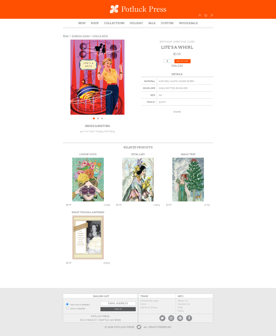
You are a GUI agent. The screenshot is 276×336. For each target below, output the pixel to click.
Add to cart (182, 61)
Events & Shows (149, 307)
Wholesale (188, 23)
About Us (183, 300)
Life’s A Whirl (100, 35)
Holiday (136, 23)
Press (181, 310)
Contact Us (184, 304)
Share (177, 111)
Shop (95, 23)
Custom (167, 23)
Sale (152, 23)
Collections (114, 23)
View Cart (177, 65)
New (82, 23)
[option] (97, 77)
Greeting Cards (81, 35)
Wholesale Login (149, 300)
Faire (143, 304)
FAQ (180, 307)
